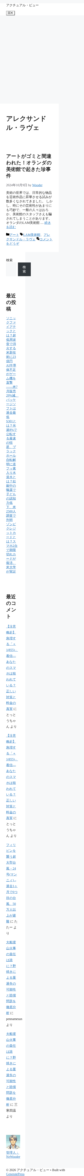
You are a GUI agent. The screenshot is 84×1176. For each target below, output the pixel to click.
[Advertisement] (42, 59)
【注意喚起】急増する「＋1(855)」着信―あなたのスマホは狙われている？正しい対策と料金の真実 (12, 668)
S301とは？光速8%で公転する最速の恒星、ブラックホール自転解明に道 (11, 442)
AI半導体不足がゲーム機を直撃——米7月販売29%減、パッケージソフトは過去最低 (12, 391)
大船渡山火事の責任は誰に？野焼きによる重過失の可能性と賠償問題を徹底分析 (11, 978)
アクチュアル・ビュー (22, 5)
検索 (9, 260)
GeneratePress (15, 1174)
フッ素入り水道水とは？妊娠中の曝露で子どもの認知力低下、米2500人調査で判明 (11, 494)
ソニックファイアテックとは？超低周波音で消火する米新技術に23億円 (11, 339)
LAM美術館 (31, 235)
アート (14, 235)
